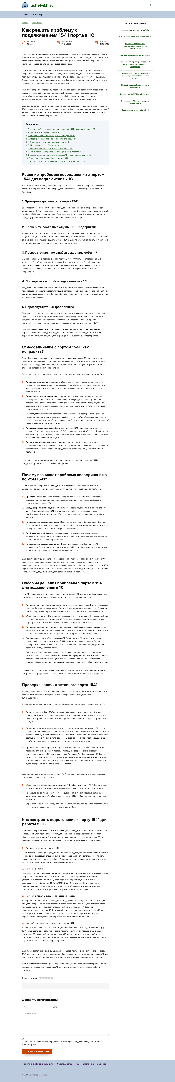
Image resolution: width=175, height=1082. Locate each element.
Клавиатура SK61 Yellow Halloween (135, 94)
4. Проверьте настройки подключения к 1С (48, 142)
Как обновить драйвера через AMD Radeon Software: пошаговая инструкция (135, 64)
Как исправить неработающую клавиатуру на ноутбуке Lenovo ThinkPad (135, 75)
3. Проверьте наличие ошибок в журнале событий (52, 139)
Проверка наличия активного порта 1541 (48, 158)
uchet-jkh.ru (42, 5)
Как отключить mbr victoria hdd (135, 110)
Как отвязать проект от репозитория (135, 37)
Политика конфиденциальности (38, 1064)
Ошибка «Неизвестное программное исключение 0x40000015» (135, 46)
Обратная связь (64, 1064)
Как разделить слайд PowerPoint (135, 30)
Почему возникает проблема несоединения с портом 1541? (56, 152)
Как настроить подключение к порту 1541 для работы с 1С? (57, 161)
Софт (25, 14)
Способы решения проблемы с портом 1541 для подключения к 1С (59, 155)
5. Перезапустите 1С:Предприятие (44, 145)
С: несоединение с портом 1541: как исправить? (50, 148)
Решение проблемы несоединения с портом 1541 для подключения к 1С (61, 129)
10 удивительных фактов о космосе (135, 55)
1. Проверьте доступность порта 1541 (45, 132)
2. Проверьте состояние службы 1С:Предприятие (51, 135)
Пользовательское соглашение (91, 1064)
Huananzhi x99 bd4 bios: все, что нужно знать (135, 102)
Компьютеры (37, 14)
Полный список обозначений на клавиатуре (135, 86)
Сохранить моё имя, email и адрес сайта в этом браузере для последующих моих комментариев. (61, 1043)
